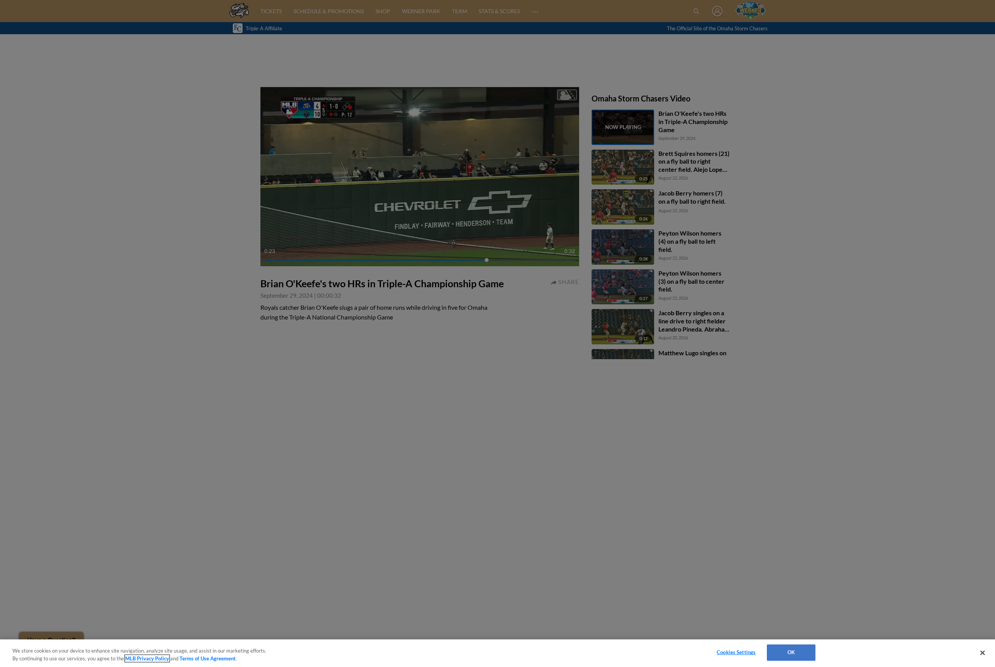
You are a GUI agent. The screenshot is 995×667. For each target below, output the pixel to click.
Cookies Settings (736, 652)
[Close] (982, 652)
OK (791, 652)
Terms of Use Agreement (208, 658)
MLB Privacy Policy (147, 658)
